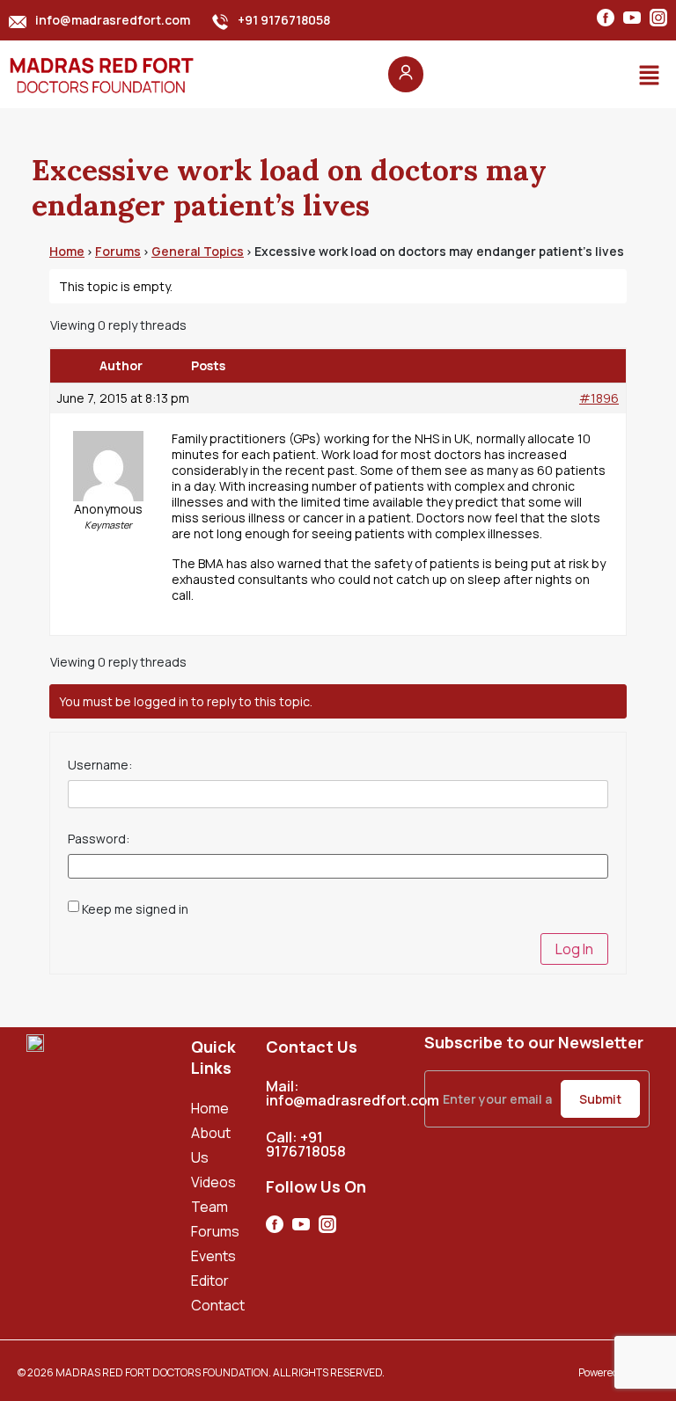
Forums (118, 251)
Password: (98, 839)
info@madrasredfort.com (112, 19)
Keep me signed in (135, 909)
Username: (100, 765)
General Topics (197, 251)
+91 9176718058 (284, 19)
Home (66, 251)
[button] (649, 74)
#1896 (599, 398)
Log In (574, 949)
